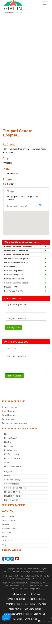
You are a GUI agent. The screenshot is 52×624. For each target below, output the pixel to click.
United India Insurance (17, 598)
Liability (7, 442)
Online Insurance (32, 618)
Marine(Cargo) (10, 438)
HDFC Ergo (17, 618)
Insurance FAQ (11, 287)
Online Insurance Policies (16, 262)
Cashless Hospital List (14, 270)
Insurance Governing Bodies (17, 258)
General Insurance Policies (16, 254)
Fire (5, 434)
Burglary (8, 471)
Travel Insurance (9, 415)
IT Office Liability (11, 454)
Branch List (9, 266)
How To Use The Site (13, 291)
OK (40, 205)
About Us (6, 536)
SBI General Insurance (33, 608)
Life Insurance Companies (16, 250)
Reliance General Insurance (19, 613)
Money (7, 475)
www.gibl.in (33, 568)
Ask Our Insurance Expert (16, 283)
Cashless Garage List (13, 274)
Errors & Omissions (13, 466)
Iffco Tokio (35, 594)
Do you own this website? (17, 206)
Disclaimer (7, 532)
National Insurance (20, 594)
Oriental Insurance (14, 603)
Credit (6, 462)
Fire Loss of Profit (12, 491)
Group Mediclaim (11, 483)
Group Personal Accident (15, 487)
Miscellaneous (10, 450)
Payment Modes (9, 528)
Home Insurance (9, 411)
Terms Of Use (8, 520)
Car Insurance (8, 419)
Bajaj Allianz (39, 613)
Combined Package (12, 479)
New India (41, 603)
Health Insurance (9, 407)
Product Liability (11, 500)
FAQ (4, 544)
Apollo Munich (15, 608)
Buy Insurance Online (14, 279)
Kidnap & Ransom (12, 458)
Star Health (30, 603)
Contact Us (7, 540)
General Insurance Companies (18, 246)
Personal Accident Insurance (14, 423)
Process (5, 524)
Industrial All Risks (12, 495)
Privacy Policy (8, 516)
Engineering (9, 446)
